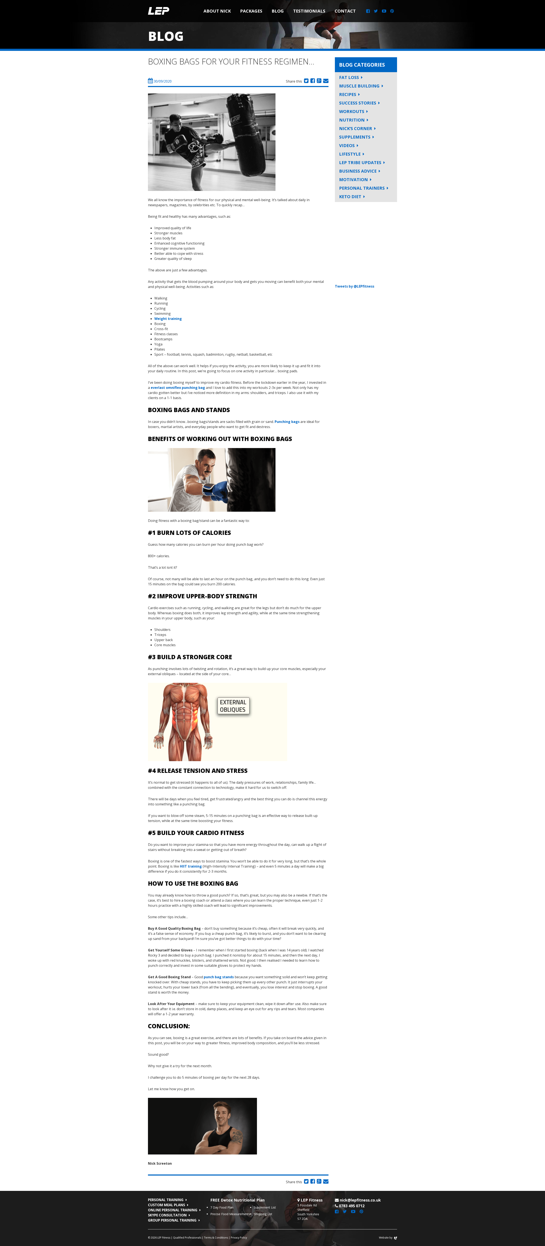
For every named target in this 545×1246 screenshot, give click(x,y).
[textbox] (238, 439)
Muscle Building (359, 86)
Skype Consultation (167, 1215)
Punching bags (287, 421)
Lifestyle (350, 154)
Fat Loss (349, 77)
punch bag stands (219, 977)
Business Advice (358, 171)
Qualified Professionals (187, 1237)
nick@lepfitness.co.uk (360, 1200)
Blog (278, 11)
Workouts (351, 111)
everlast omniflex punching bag (178, 387)
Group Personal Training (172, 1220)
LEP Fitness (158, 11)
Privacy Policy (239, 1237)
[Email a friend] (325, 81)
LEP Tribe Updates (360, 162)
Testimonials (309, 11)
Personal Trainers (362, 188)
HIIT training (191, 866)
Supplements (354, 137)
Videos (347, 145)
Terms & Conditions (216, 1237)
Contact (345, 11)
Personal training (166, 1199)
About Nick (217, 11)
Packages (251, 11)
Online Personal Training (172, 1210)
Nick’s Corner (355, 128)
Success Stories (357, 103)
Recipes (347, 94)
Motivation (353, 179)
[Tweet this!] (305, 81)
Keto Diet (350, 196)
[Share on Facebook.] (312, 81)
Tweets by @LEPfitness (354, 286)
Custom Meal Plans (166, 1205)
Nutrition (352, 120)
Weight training (168, 318)
